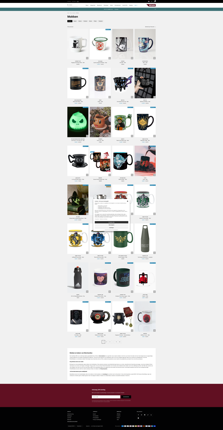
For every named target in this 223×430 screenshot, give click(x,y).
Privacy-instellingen (97, 419)
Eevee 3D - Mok (100, 140)
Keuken (74, 12)
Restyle (122, 100)
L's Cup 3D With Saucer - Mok (78, 179)
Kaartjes (131, 5)
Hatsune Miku (145, 61)
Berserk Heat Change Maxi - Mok (100, 179)
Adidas (77, 294)
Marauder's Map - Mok (145, 140)
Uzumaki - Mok (123, 62)
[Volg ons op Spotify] (138, 418)
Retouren (69, 419)
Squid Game (145, 294)
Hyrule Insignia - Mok (122, 257)
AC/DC (134, 374)
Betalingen (69, 415)
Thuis (71, 12)
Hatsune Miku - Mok (123, 179)
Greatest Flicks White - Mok (100, 296)
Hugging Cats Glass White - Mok (78, 62)
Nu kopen (116, 9)
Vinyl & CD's (124, 5)
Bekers (80, 21)
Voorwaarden (95, 415)
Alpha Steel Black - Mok (78, 101)
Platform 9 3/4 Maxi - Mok (100, 335)
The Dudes (100, 61)
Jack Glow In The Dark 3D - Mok (77, 140)
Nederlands (79, 426)
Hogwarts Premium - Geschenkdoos (122, 335)
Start (68, 12)
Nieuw (87, 5)
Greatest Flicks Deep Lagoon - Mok (123, 296)
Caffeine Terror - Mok (145, 335)
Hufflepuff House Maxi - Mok (78, 257)
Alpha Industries (77, 100)
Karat (100, 100)
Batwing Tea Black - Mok (145, 101)
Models (118, 417)
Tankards (100, 21)
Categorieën (92, 5)
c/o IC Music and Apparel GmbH (97, 426)
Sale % (136, 5)
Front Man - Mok (78, 335)
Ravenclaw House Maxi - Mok (100, 257)
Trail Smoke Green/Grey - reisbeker (145, 257)
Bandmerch (99, 5)
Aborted (145, 333)
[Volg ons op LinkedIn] (151, 414)
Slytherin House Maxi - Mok (145, 218)
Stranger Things (89, 365)
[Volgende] (119, 341)
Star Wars (144, 365)
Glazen (75, 21)
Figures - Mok (145, 296)
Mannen (69, 1)
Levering (69, 417)
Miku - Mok (145, 62)
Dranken (85, 21)
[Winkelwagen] (154, 1)
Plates (95, 21)
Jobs (118, 419)
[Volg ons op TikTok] (148, 414)
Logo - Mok (145, 179)
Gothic (111, 5)
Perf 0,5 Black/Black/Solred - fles (78, 296)
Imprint (94, 414)
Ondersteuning (70, 414)
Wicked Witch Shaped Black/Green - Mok (77, 218)
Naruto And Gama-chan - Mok (123, 140)
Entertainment (118, 5)
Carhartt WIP (78, 61)
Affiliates (118, 414)
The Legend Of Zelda (123, 255)
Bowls (90, 21)
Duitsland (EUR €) (71, 426)
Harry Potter (145, 216)
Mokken (69, 21)
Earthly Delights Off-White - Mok (100, 62)
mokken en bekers (100, 375)
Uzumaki (122, 61)
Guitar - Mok (100, 101)
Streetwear (106, 5)
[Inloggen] (151, 1)
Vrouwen (74, 1)
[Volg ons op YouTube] (144, 414)
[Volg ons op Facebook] (138, 414)
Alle (78, 1)
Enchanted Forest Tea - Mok (123, 101)
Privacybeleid (95, 417)
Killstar (78, 216)
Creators (118, 415)
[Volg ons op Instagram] (141, 414)
